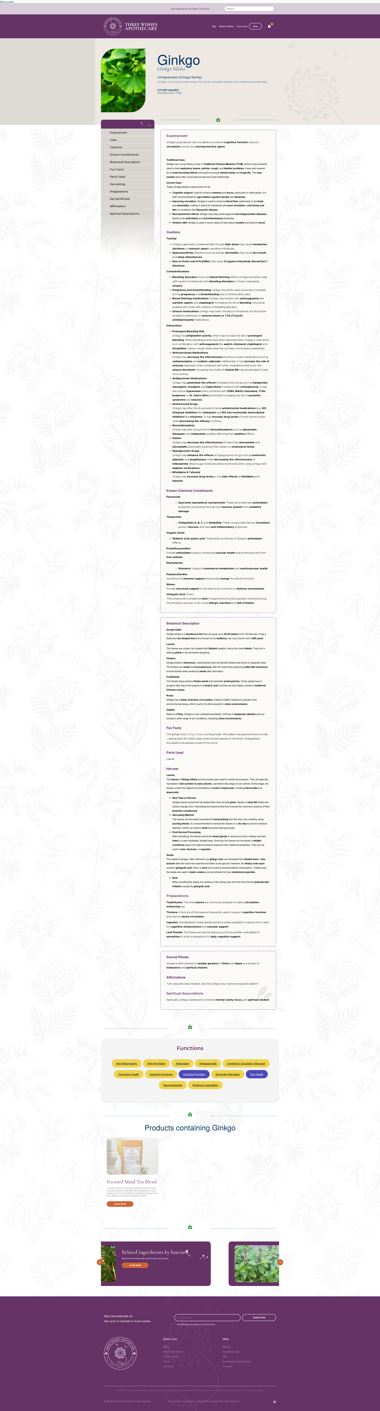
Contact (227, 1366)
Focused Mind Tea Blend (132, 1182)
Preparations (119, 191)
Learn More (120, 1204)
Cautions (116, 147)
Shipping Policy (189, 1401)
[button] (259, 1317)
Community (242, 26)
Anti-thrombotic (156, 1063)
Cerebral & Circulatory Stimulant (246, 1063)
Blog (214, 26)
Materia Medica (226, 26)
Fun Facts (117, 169)
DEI (225, 1356)
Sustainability (231, 1351)
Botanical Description (125, 162)
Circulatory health (128, 1074)
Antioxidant (182, 1063)
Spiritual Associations (124, 213)
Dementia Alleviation (228, 1074)
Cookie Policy (217, 1401)
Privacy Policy (174, 1401)
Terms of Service (232, 1401)
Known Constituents (124, 154)
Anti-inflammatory (126, 1063)
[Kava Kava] (145, 1263)
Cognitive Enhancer (161, 1074)
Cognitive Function (194, 1074)
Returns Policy (203, 1401)
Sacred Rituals (120, 199)
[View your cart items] (269, 26)
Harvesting (117, 184)
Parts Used (117, 176)
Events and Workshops (237, 1361)
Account (168, 1366)
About (226, 1346)
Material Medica (173, 1351)
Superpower (118, 132)
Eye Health (256, 1074)
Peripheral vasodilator (205, 1085)
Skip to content (7, 1)
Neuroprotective (172, 1085)
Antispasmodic (208, 1063)
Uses (113, 139)
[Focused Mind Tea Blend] (132, 1156)
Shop (255, 26)
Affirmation (118, 206)
